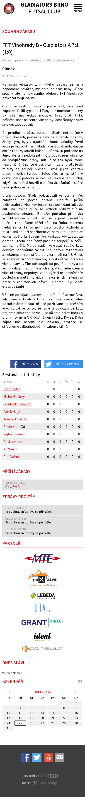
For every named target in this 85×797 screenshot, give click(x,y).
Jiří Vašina (10, 449)
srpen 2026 (42, 692)
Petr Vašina (11, 456)
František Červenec (17, 404)
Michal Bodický (14, 396)
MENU (78, 11)
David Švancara (14, 441)
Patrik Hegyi (12, 411)
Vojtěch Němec (14, 434)
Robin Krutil (11, 426)
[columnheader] (23, 382)
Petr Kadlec (11, 389)
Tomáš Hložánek (15, 419)
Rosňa (16, 486)
